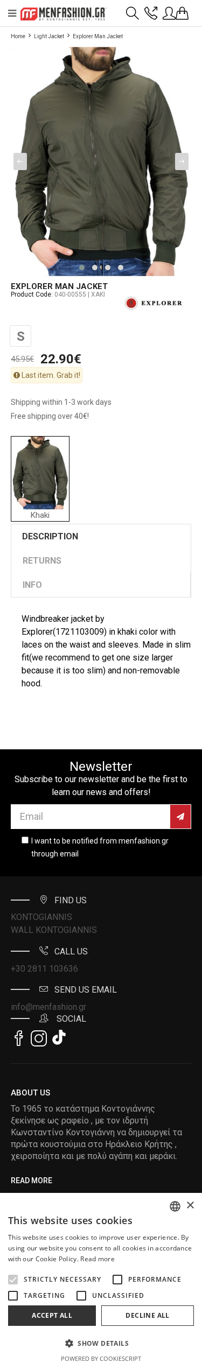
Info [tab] (32, 585)
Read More (31, 1180)
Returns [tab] (42, 561)
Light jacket (49, 36)
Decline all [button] (147, 1315)
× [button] (190, 1206)
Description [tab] (50, 536)
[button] (13, 1279)
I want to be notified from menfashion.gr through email (100, 847)
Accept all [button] (52, 1315)
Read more (97, 1258)
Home (18, 36)
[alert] (101, 1281)
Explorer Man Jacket (98, 36)
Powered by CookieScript (101, 1358)
